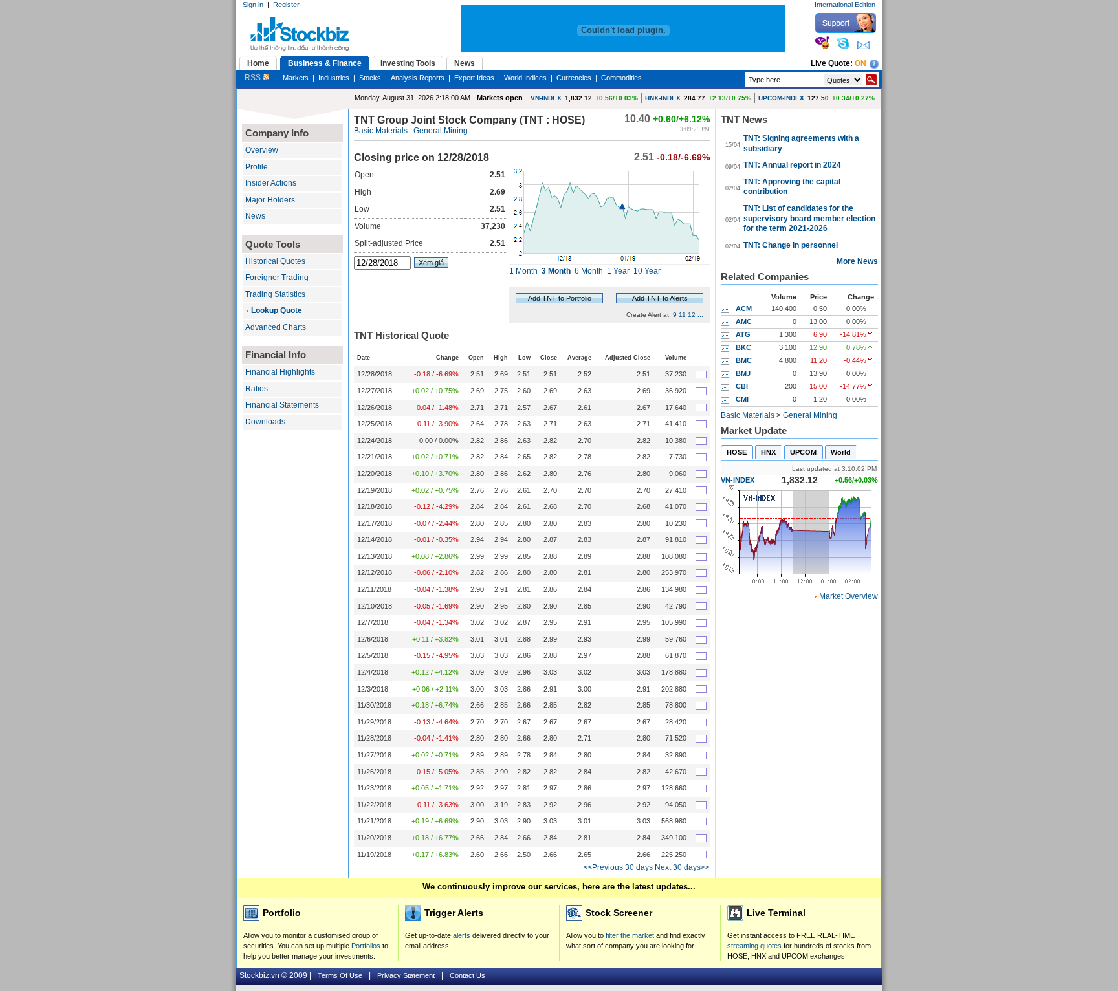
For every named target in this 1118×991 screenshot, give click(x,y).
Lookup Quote (276, 310)
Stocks (370, 78)
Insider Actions (270, 183)
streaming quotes (754, 946)
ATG (743, 334)
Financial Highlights (280, 371)
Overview (261, 150)
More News (857, 261)
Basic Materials (381, 130)
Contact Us (467, 975)
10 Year (647, 271)
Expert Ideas (474, 78)
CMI (742, 399)
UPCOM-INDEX (781, 98)
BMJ (743, 373)
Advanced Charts (275, 327)
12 (692, 314)
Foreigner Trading (277, 277)
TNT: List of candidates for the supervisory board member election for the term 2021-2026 (809, 218)
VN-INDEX (546, 98)
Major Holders (270, 199)
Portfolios (365, 946)
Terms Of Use (340, 975)
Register (286, 4)
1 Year (618, 271)
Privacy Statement (406, 975)
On (860, 63)
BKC (743, 347)
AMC (744, 321)
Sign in (253, 4)
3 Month (556, 271)
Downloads (265, 421)
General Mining (440, 130)
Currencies (573, 78)
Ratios (256, 388)
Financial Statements (282, 404)
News (255, 216)
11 (682, 314)
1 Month (523, 271)
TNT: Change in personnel (790, 245)
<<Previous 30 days (618, 867)
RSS (254, 77)
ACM (744, 308)
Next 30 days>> (682, 867)
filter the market (630, 935)
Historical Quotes (275, 261)
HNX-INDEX (663, 98)
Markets (296, 78)
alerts (461, 935)
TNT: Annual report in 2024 (792, 164)
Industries (333, 78)
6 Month (589, 271)
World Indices (525, 78)
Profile (256, 166)
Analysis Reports (417, 78)
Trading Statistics (275, 294)
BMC (744, 360)
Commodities (621, 78)
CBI (742, 386)
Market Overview (848, 596)
